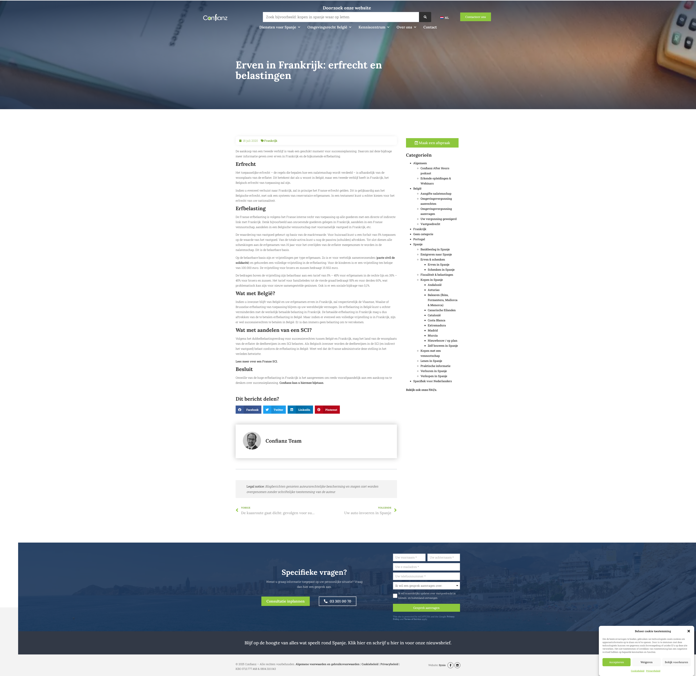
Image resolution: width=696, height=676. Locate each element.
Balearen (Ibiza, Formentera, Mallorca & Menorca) (442, 300)
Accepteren (616, 662)
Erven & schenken (432, 259)
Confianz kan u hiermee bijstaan (301, 383)
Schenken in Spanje (441, 269)
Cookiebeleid (637, 670)
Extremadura (437, 325)
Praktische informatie (435, 366)
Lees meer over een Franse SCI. (257, 361)
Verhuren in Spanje (433, 371)
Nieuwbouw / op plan (442, 340)
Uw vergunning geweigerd (438, 219)
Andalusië (435, 285)
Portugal (419, 239)
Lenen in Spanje (431, 361)
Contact (430, 27)
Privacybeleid (653, 670)
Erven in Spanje (438, 264)
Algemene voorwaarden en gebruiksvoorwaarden (328, 664)
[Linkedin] (457, 665)
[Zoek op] (425, 17)
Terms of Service (412, 619)
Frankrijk (270, 140)
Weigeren (646, 662)
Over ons (404, 27)
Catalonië (434, 315)
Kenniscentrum (372, 27)
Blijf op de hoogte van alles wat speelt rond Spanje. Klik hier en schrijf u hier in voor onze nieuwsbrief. (348, 643)
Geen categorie (423, 234)
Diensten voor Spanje (277, 27)
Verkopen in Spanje (433, 376)
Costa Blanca (436, 320)
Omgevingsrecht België (327, 27)
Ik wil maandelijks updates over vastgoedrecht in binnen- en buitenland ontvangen (427, 596)
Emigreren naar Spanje (436, 254)
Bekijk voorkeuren (676, 662)
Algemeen (420, 163)
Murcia (433, 335)
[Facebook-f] (450, 665)
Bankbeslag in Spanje (435, 249)
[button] (689, 631)
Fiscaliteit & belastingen (436, 274)
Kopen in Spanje (431, 280)
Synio (442, 665)
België (417, 188)
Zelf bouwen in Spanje (443, 345)
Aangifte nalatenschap (435, 193)
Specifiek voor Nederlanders (432, 381)
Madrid (433, 330)
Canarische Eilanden (442, 310)
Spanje (417, 244)
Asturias (434, 290)
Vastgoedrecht (430, 224)
